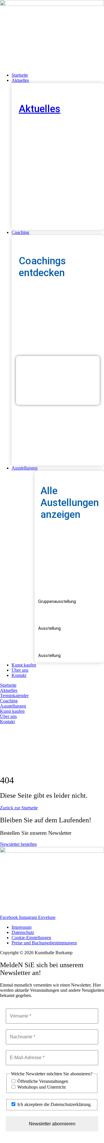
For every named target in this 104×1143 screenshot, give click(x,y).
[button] (58, 80)
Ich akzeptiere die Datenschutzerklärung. (54, 1104)
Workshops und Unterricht (41, 1087)
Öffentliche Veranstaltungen (42, 1081)
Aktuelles (39, 109)
